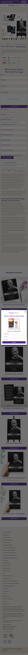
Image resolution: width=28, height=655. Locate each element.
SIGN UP (14, 342)
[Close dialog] (25, 311)
